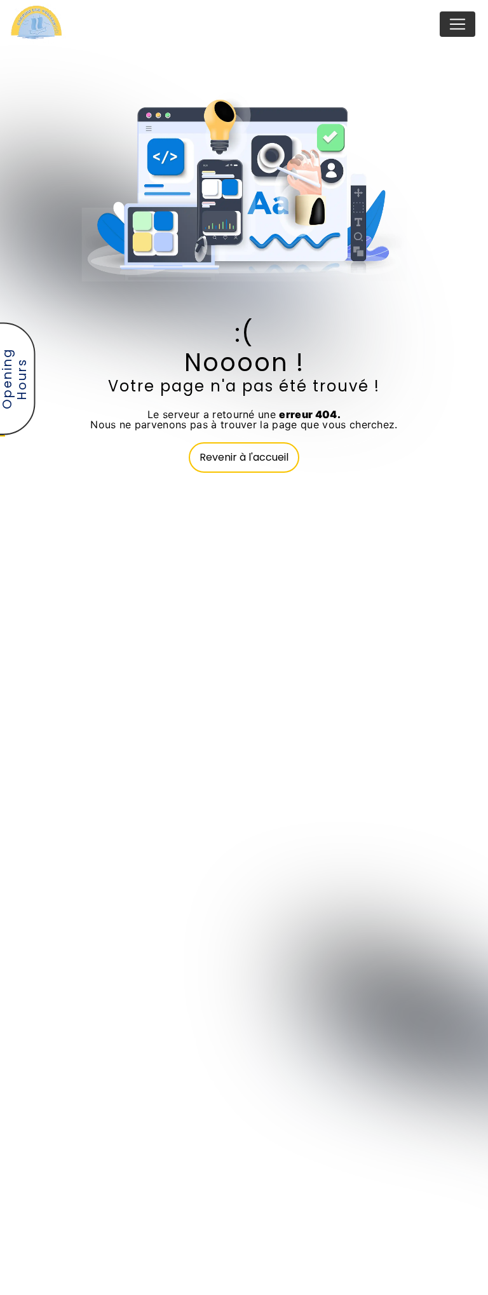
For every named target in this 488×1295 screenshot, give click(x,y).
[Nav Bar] (457, 24)
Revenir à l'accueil (244, 457)
